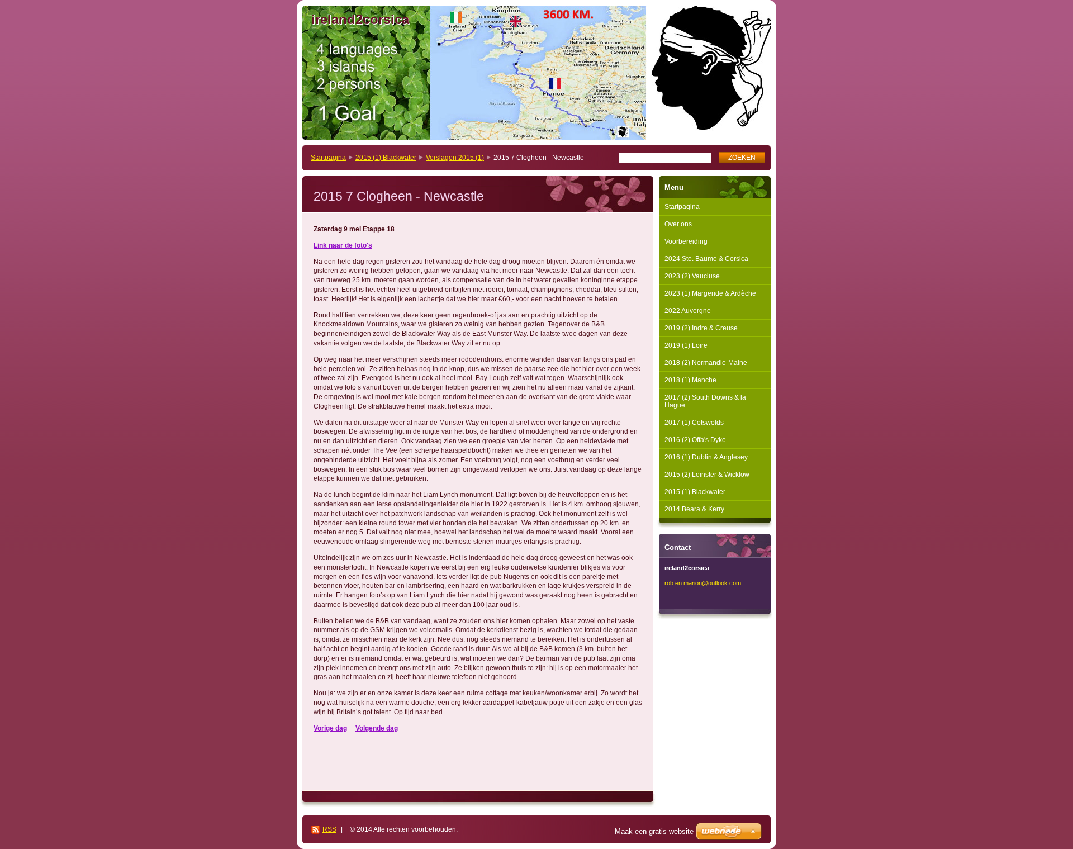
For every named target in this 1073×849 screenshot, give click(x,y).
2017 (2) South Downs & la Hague (705, 401)
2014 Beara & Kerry (694, 509)
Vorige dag (330, 728)
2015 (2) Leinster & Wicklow (706, 474)
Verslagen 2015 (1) (455, 158)
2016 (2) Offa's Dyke (695, 440)
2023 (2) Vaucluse (692, 276)
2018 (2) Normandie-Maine (705, 363)
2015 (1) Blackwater (385, 158)
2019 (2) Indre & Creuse (701, 328)
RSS (329, 829)
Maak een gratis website (654, 831)
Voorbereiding (686, 241)
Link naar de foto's (343, 245)
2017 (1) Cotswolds (694, 422)
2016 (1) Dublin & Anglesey (706, 457)
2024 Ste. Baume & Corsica (706, 259)
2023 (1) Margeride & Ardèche (710, 293)
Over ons (678, 224)
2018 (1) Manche (690, 380)
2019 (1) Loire (686, 345)
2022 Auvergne (687, 311)
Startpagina (328, 158)
